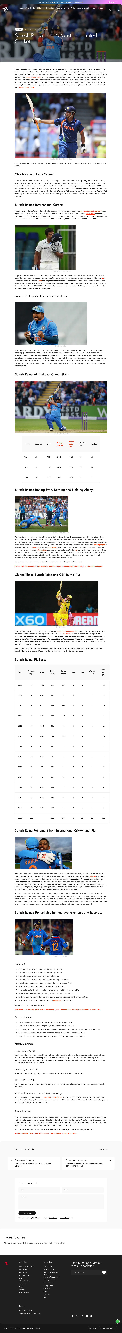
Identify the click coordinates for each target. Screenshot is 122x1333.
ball (76, 550)
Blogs (21, 1287)
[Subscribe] (104, 1272)
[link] (25, 1310)
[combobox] (113, 2)
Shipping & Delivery (49, 1280)
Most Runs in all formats (24, 1009)
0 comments (104, 1149)
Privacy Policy (53, 1218)
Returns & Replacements (51, 1277)
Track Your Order (48, 1269)
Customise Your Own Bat (27, 1266)
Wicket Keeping (24, 1281)
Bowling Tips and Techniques (49, 566)
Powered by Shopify (34, 1328)
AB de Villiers (56, 1133)
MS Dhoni (66, 634)
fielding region (99, 545)
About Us (22, 1289)
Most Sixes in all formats (44, 1009)
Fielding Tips (67, 566)
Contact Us (47, 1288)
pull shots (35, 547)
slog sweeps (52, 547)
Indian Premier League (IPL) (67, 631)
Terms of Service (64, 1218)
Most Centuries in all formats (66, 1009)
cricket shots (42, 550)
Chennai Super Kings (26, 87)
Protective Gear (24, 1275)
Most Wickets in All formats (89, 1009)
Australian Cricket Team (52, 1097)
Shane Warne (44, 1133)
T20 (40, 281)
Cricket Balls (23, 1272)
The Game (19, 29)
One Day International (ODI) (91, 211)
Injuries (93, 876)
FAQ (44, 1297)
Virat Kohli (34, 1133)
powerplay (57, 1000)
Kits (20, 1278)
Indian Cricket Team (33, 77)
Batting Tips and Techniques (26, 566)
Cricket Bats (23, 1269)
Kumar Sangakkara (69, 1133)
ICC (103, 278)
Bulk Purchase (24, 1292)
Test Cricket (90, 214)
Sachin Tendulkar (21, 1133)
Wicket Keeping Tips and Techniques (88, 566)
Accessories (23, 1284)
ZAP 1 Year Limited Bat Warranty (50, 1273)
